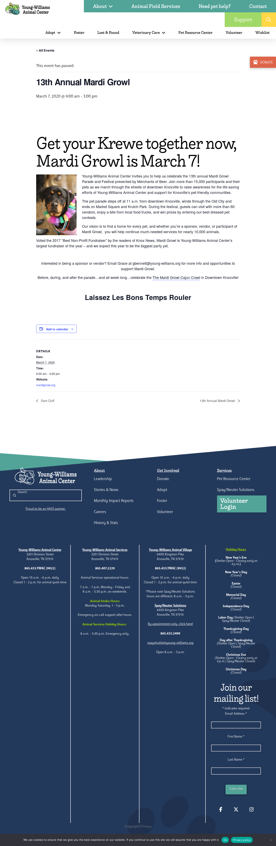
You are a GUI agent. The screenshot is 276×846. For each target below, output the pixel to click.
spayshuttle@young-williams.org (170, 643)
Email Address (236, 713)
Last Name (236, 759)
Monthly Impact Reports (114, 500)
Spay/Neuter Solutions (235, 489)
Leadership (103, 478)
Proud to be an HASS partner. (46, 509)
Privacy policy (242, 840)
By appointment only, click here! (170, 624)
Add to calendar (57, 329)
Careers (100, 511)
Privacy (146, 826)
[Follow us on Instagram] (251, 809)
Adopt (162, 489)
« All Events (45, 50)
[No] (271, 840)
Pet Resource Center (233, 478)
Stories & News (106, 489)
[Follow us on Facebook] (220, 809)
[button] (268, 19)
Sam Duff (47, 400)
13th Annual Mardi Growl (218, 400)
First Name (236, 736)
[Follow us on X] (236, 809)
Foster (162, 500)
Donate (163, 478)
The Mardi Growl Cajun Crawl (176, 277)
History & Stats (106, 522)
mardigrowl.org (45, 385)
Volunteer (165, 511)
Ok (225, 840)
